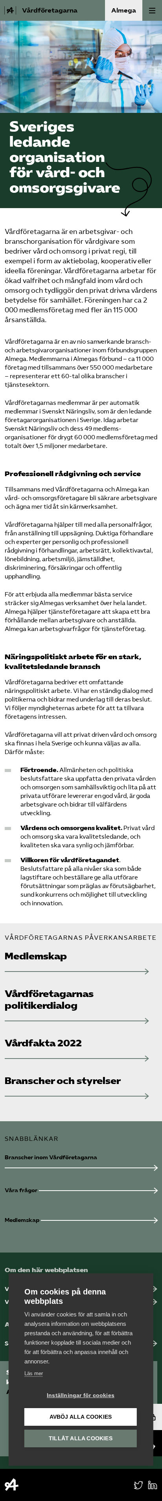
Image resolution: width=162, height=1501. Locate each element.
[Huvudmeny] (152, 10)
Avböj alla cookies (81, 1417)
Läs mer (33, 1373)
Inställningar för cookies (80, 1395)
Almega (123, 10)
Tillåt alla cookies (80, 1438)
